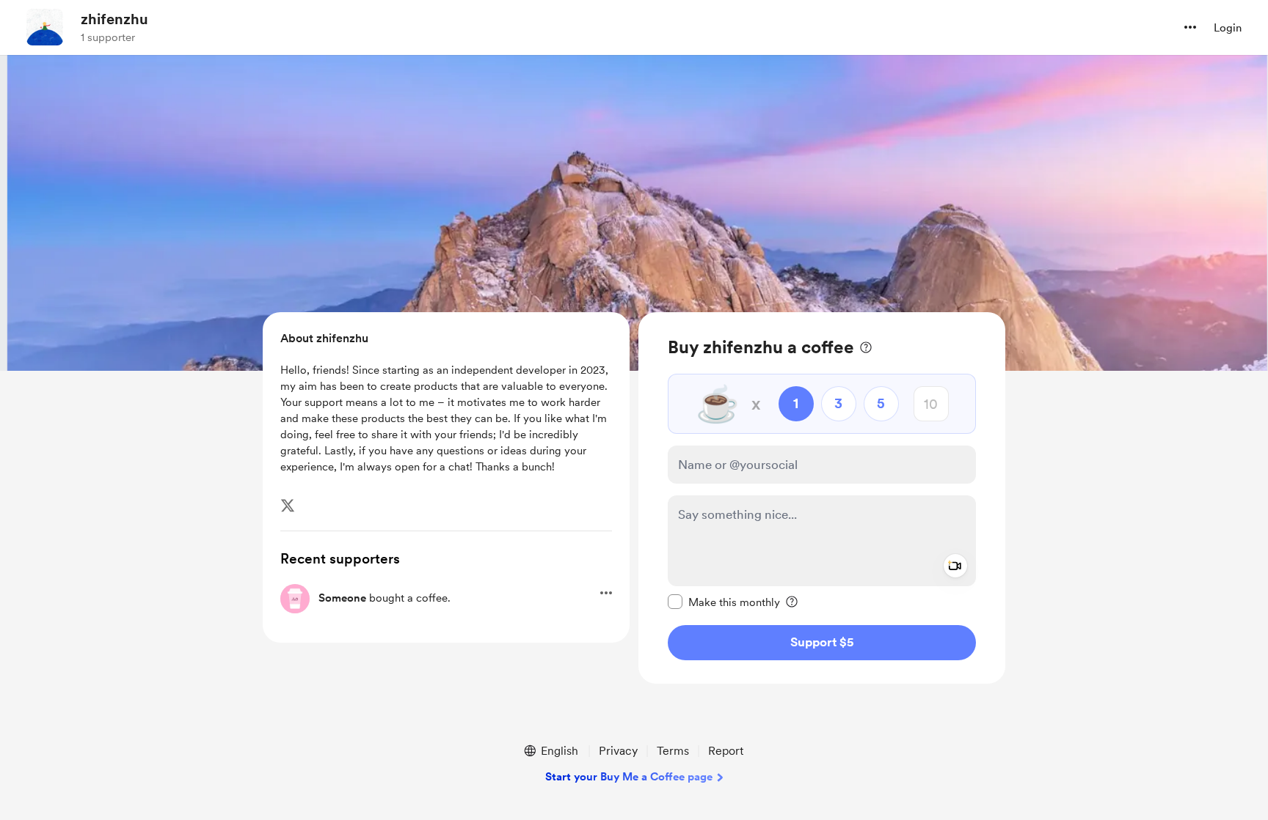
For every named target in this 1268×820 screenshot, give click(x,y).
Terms (673, 751)
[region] (821, 498)
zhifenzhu (114, 19)
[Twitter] (287, 505)
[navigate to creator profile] (44, 27)
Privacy (618, 751)
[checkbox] (724, 601)
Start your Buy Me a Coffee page (629, 776)
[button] (1190, 27)
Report (725, 751)
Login (1228, 27)
